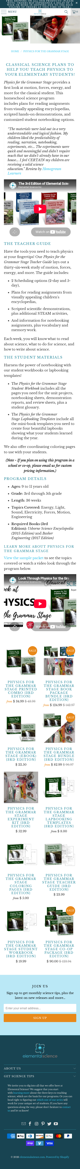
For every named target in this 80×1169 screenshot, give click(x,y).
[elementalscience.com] (40, 12)
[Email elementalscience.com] (23, 1124)
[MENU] (2, 12)
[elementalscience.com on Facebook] (30, 1124)
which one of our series (50, 1099)
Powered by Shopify (57, 1157)
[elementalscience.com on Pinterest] (43, 1124)
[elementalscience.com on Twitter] (49, 1124)
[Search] (66, 12)
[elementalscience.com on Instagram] (36, 1124)
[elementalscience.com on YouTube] (56, 1124)
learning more (21, 1092)
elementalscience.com (32, 1157)
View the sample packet (24, 558)
